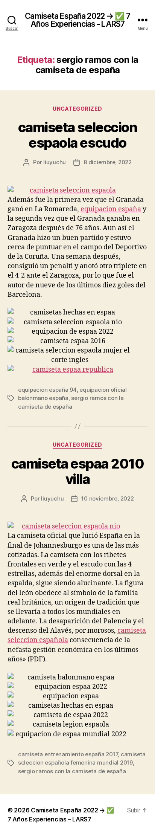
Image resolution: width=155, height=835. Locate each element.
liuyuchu (54, 162)
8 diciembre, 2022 (108, 162)
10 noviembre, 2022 (107, 498)
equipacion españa (111, 209)
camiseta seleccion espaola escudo (77, 135)
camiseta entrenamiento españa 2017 (68, 754)
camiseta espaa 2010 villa (77, 471)
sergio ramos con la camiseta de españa (72, 771)
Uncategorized (77, 108)
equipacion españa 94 (47, 389)
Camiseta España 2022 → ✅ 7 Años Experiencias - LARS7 (77, 20)
